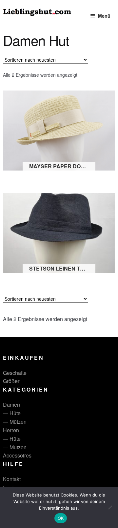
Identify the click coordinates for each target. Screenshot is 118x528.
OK (61, 518)
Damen (11, 404)
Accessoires (17, 455)
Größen (12, 381)
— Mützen (15, 421)
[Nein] (110, 507)
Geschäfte (15, 372)
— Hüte (12, 413)
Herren (11, 430)
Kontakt (12, 479)
